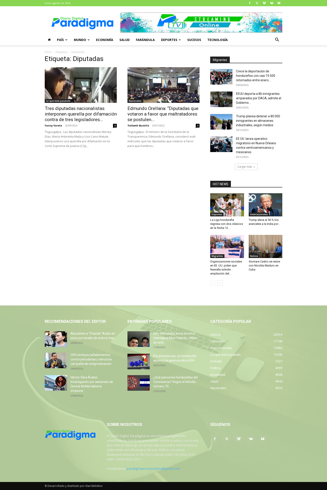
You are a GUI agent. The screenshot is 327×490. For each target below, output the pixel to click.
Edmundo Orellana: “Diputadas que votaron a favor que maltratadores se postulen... (162, 114)
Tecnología (217, 40)
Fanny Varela (53, 125)
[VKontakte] (271, 3)
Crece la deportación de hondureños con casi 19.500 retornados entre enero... (255, 75)
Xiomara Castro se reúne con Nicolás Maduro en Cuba (264, 265)
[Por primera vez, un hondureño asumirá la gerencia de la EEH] (138, 361)
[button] (277, 40)
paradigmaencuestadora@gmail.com (153, 468)
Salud (124, 40)
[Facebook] (249, 3)
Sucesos (194, 40)
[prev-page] (213, 283)
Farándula (145, 40)
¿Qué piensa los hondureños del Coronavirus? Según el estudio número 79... (175, 382)
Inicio (48, 52)
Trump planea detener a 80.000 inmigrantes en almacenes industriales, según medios (258, 120)
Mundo (80, 40)
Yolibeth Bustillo (138, 125)
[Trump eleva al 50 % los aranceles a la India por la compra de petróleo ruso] (266, 204)
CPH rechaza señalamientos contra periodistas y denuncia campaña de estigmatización (91, 359)
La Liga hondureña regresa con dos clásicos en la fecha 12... (226, 224)
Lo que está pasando (58, 100)
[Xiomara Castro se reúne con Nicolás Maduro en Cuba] (266, 246)
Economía (104, 40)
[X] (257, 3)
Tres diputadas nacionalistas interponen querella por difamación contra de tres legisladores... (81, 114)
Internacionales (259, 214)
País (60, 40)
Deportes (169, 40)
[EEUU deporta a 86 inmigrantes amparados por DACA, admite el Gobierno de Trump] (221, 99)
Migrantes (217, 256)
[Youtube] (279, 3)
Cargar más (244, 167)
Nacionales (135, 100)
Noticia (254, 256)
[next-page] (220, 283)
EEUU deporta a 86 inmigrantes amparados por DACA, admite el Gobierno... (258, 98)
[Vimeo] (264, 3)
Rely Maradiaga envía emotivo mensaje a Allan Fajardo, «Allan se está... (175, 338)
